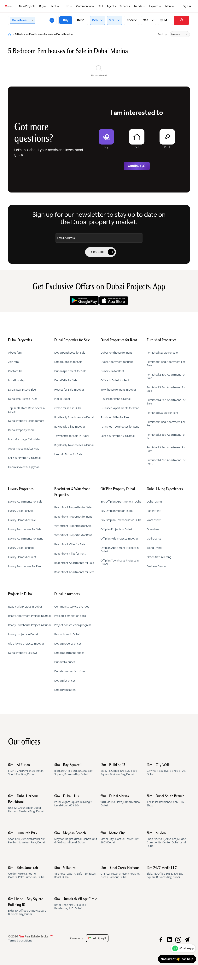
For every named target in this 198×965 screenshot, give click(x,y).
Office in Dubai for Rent (115, 380)
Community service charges (71, 606)
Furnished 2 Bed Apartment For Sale (166, 376)
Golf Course (154, 538)
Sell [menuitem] (100, 6)
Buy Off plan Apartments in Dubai (121, 501)
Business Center (156, 566)
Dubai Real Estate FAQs (22, 399)
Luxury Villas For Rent (21, 548)
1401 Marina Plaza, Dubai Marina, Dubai (120, 800)
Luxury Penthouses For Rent (25, 566)
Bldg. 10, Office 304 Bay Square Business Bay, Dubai (27, 906)
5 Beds (113, 20)
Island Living (154, 548)
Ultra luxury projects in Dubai (26, 643)
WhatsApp (186, 948)
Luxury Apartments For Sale (25, 501)
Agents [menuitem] (111, 6)
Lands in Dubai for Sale (68, 454)
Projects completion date (70, 616)
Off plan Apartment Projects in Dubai (120, 549)
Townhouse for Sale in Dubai (71, 436)
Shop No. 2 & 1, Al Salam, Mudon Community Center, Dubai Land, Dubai (166, 839)
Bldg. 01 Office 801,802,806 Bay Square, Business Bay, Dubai (73, 769)
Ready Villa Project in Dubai (25, 606)
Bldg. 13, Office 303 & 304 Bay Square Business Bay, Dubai (119, 769)
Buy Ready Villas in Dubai (69, 426)
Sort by (162, 34)
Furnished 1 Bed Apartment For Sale (166, 363)
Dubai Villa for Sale (65, 380)
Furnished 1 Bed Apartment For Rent (166, 423)
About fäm (15, 352)
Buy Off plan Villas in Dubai (117, 511)
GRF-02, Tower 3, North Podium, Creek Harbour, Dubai (120, 872)
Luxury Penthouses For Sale (24, 529)
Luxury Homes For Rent (22, 557)
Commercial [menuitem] (83, 6)
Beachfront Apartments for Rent (74, 572)
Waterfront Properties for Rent (73, 535)
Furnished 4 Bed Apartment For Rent (166, 461)
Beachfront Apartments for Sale (74, 563)
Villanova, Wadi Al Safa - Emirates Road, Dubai (75, 872)
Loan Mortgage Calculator (24, 439)
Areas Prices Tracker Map (23, 448)
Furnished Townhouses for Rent (120, 426)
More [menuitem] (168, 6)
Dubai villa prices (64, 662)
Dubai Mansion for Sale (68, 362)
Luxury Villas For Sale (20, 511)
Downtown (153, 529)
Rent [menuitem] (53, 6)
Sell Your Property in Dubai (24, 458)
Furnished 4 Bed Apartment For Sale (166, 401)
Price (130, 20)
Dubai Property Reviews (22, 653)
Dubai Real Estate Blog (22, 389)
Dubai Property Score (21, 430)
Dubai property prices (67, 643)
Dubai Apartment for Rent (117, 362)
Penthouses (96, 20)
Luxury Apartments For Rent (25, 538)
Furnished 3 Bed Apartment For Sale (166, 389)
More (167, 20)
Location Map (16, 380)
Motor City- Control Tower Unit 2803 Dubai (120, 837)
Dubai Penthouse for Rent (116, 352)
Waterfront (154, 520)
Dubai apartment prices (69, 653)
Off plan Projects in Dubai (116, 529)
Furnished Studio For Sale (162, 352)
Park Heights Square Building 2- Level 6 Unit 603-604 (73, 800)
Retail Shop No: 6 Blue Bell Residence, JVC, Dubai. (75, 903)
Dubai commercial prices (69, 671)
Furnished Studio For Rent (162, 412)
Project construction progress (72, 625)
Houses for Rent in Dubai (116, 399)
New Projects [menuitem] (27, 6)
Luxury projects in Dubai (23, 634)
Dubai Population (65, 690)
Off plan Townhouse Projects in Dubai (120, 562)
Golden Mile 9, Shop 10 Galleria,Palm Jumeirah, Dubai (26, 872)
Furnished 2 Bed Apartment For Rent (166, 436)
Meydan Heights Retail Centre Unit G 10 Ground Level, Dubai (75, 837)
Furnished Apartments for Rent (120, 408)
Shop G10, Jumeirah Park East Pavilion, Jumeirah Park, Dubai (26, 837)
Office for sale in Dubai (68, 408)
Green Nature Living (159, 557)
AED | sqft (98, 938)
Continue (134, 166)
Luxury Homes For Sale (22, 520)
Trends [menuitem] (138, 6)
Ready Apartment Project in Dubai (29, 616)
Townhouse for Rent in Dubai (118, 389)
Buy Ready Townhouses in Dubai (74, 445)
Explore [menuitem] (153, 6)
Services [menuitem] (124, 6)
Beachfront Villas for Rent (70, 553)
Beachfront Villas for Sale (69, 544)
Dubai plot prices (64, 680)
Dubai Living (154, 501)
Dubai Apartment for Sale (70, 371)
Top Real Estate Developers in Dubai (26, 409)
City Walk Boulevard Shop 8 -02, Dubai (166, 769)
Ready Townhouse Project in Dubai (29, 625)
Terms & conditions (20, 940)
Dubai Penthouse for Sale (69, 352)
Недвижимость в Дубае (23, 467)
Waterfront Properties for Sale (72, 526)
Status (147, 20)
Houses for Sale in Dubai (69, 389)
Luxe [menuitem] (66, 6)
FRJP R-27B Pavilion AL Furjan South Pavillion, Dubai (26, 769)
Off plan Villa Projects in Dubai (119, 538)
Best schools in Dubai (67, 634)
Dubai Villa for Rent (112, 371)
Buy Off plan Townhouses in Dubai (121, 520)
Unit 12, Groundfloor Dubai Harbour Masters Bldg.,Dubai (26, 803)
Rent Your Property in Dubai (118, 436)
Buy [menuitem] (41, 6)
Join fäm (13, 362)
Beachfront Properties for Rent (73, 516)
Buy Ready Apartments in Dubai (74, 417)
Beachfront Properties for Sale (72, 507)
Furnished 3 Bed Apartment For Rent (166, 449)
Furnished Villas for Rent (115, 417)
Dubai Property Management (26, 421)
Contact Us (15, 371)
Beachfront (154, 511)
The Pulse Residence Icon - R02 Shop (165, 800)
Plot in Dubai (62, 399)
